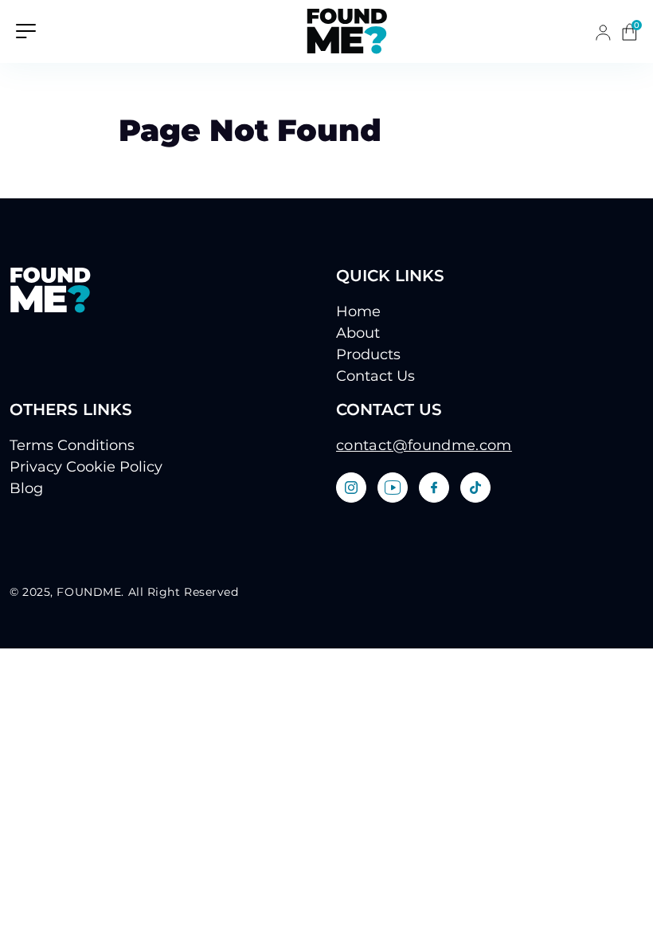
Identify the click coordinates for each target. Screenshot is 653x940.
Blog (26, 488)
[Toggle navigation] (26, 30)
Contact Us (375, 376)
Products (368, 354)
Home (358, 311)
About (358, 333)
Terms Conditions (72, 445)
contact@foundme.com (424, 445)
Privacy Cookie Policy (86, 467)
